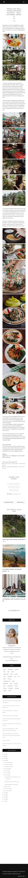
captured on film (6, 681)
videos (13, 681)
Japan (8, 671)
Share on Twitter (14, 487)
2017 (5, 792)
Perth (11, 674)
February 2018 (7, 788)
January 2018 (7, 790)
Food (4, 671)
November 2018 (8, 764)
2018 (5, 760)
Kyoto (4, 676)
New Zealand (5, 674)
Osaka (4, 678)
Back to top (21, 876)
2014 (5, 799)
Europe (16, 674)
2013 (5, 801)
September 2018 (8, 766)
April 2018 (7, 786)
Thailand (9, 678)
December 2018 (8, 762)
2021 (5, 754)
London (4, 690)
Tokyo (12, 671)
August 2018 (7, 768)
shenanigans (15, 493)
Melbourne (10, 676)
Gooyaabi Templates (7, 873)
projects (16, 669)
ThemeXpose (15, 871)
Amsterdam (5, 683)
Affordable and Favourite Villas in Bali (12, 781)
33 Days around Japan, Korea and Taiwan (10, 715)
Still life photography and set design (11, 784)
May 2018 (7, 774)
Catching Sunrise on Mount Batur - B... (12, 570)
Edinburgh (11, 688)
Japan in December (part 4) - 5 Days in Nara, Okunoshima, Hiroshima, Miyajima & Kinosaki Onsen (11, 735)
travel (19, 493)
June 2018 (7, 772)
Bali (12, 493)
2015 (5, 797)
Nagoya (9, 690)
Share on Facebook (14, 483)
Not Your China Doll (6, 740)
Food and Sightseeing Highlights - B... (14, 540)
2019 (5, 758)
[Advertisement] (12, 813)
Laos (15, 676)
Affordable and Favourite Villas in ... (14, 600)
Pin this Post (14, 490)
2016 (5, 794)
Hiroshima (17, 688)
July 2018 (6, 770)
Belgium (5, 688)
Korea (11, 683)
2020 (5, 756)
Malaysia (16, 683)
